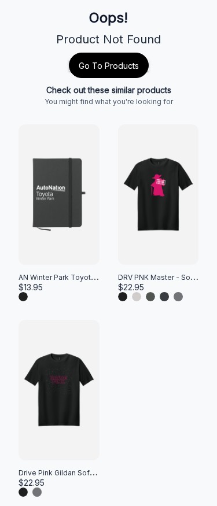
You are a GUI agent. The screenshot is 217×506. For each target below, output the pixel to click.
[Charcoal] (150, 296)
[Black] (23, 296)
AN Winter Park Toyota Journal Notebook (88, 277)
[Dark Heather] (164, 296)
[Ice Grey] (136, 296)
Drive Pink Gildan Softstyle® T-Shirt (79, 472)
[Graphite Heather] (178, 296)
